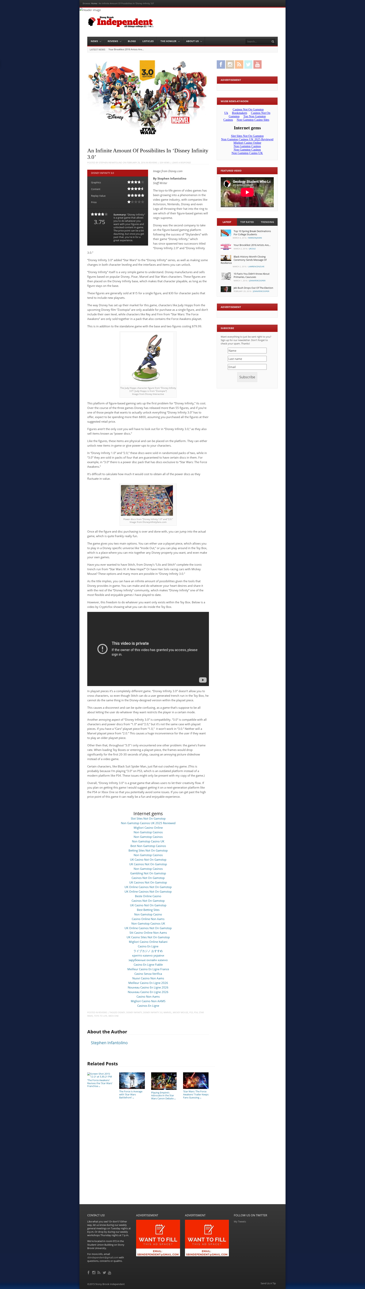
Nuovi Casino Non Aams (148, 978)
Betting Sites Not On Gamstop (148, 850)
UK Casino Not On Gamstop (148, 859)
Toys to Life (100, 1015)
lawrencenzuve (256, 266)
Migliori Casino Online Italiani (148, 942)
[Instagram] (94, 1272)
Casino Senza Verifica (148, 974)
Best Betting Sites (148, 910)
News (94, 41)
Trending (267, 222)
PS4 (196, 1012)
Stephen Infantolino (110, 162)
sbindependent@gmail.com (102, 1257)
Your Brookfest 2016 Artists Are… (252, 245)
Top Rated (247, 222)
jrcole (252, 248)
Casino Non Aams (148, 996)
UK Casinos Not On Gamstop (148, 864)
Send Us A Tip (268, 1283)
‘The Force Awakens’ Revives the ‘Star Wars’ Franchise (99, 1083)
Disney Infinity (134, 1012)
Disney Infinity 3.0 (152, 1012)
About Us (192, 41)
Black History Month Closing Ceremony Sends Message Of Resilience (145, 49)
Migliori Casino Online (148, 827)
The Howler (168, 41)
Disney (121, 1012)
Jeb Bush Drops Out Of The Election (253, 287)
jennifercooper (257, 280)
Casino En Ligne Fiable (148, 964)
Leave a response (181, 162)
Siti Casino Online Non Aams (148, 932)
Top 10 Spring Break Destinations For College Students (252, 232)
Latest (227, 222)
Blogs (132, 41)
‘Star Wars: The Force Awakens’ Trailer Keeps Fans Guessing (196, 1094)
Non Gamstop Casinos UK (148, 923)
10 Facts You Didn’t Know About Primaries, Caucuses (252, 275)
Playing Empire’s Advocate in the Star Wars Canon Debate (163, 1095)
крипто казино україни (148, 955)
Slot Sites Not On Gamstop (148, 818)
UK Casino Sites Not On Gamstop (148, 937)
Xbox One (113, 1015)
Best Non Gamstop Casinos (148, 846)
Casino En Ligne (148, 946)
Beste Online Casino (148, 896)
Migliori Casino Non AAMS (148, 1001)
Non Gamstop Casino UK (148, 841)
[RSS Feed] (99, 1272)
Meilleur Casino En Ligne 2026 (148, 983)
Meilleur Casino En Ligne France (148, 969)
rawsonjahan (255, 237)
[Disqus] (148, 1155)
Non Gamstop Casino (148, 914)
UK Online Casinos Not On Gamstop (148, 887)
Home (94, 3)
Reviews (113, 41)
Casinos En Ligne (148, 1006)
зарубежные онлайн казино (148, 960)
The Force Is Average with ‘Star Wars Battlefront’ (130, 1094)
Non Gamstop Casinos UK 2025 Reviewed (148, 823)
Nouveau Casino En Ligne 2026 (148, 987)
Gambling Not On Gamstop (148, 873)
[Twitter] (104, 1272)
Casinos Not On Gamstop (148, 878)
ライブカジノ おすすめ (148, 951)
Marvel (167, 1012)
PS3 (191, 1012)
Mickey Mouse (180, 1012)
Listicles (148, 41)
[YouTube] (109, 1272)
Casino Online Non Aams (148, 919)
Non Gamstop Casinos (148, 832)
